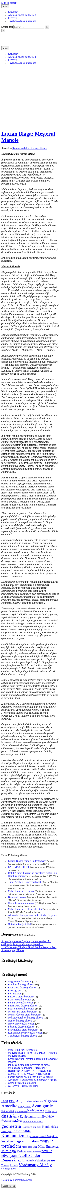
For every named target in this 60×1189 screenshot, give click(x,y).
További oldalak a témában (22, 21)
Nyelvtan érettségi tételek (21, 1023)
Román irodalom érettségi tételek (29, 148)
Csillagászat (51, 1111)
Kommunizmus (15, 1135)
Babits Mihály (8, 1111)
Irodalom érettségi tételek (21, 1008)
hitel (39, 1126)
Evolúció (48, 1116)
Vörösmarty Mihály (35, 1164)
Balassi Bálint (21, 1112)
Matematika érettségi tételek (22, 1011)
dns (4, 1116)
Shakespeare (45, 1160)
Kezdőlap (13, 12)
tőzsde (14, 1165)
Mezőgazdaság (29, 1146)
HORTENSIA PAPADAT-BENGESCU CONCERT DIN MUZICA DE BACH (29, 1072)
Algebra (50, 1101)
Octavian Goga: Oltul (19, 924)
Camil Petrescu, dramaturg (22, 903)
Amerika (9, 1105)
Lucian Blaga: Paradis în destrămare (27, 861)
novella (47, 1151)
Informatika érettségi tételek (22, 1005)
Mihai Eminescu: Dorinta (21, 891)
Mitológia (8, 1151)
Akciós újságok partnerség (22, 15)
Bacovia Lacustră (17, 897)
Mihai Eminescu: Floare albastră (25, 909)
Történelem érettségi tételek (22, 1035)
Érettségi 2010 (15, 990)
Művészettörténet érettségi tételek (25, 1017)
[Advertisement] (30, 97)
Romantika (29, 1160)
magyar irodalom (26, 1141)
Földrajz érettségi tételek (21, 1002)
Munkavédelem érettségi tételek (24, 1014)
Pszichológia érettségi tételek (23, 1029)
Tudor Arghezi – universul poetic (25, 882)
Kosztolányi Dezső (37, 1137)
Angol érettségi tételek (20, 981)
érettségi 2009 (8, 1168)
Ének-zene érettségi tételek (22, 987)
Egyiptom (26, 1116)
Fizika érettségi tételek (19, 999)
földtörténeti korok (33, 1121)
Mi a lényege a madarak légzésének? (27, 1067)
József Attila (21, 1131)
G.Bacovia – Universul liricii (23, 1085)
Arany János (24, 1106)
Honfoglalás (50, 1126)
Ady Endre (24, 1101)
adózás (38, 1101)
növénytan (9, 1155)
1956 (12, 1101)
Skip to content (9, 2)
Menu (5, 6)
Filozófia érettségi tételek (21, 996)
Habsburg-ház (29, 1126)
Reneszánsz (11, 1160)
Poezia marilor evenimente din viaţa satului (30, 1076)
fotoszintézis (12, 1121)
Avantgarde (42, 1105)
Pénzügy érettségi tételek (21, 1026)
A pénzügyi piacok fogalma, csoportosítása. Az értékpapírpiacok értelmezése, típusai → (26, 943)
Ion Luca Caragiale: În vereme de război (29, 1064)
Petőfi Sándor (28, 1155)
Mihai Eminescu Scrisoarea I (23, 1049)
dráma (14, 1116)
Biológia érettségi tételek (21, 984)
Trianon (5, 1165)
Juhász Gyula (6, 1132)
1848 (4, 1101)
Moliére (21, 1151)
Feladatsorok (15, 993)
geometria (11, 1126)
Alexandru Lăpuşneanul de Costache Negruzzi (32, 915)
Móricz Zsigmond (34, 1151)
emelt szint (37, 1117)
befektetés (35, 1111)
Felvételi (12, 18)
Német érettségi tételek (20, 1020)
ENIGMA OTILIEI (18, 867)
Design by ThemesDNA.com (16, 1179)
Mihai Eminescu (48, 1146)
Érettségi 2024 (8, 36)
